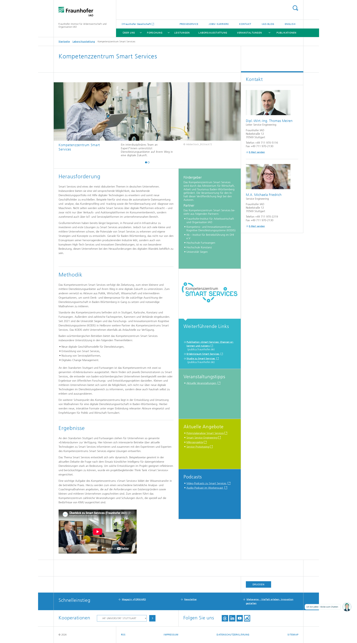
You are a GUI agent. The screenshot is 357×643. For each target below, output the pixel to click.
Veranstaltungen (249, 32)
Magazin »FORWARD (134, 599)
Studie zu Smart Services (201, 358)
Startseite (64, 41)
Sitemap (293, 634)
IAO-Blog (268, 24)
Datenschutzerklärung (233, 634)
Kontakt (245, 24)
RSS (123, 634)
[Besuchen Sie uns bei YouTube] (240, 618)
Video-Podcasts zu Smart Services (206, 483)
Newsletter (190, 599)
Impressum (171, 634)
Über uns (129, 32)
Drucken (258, 584)
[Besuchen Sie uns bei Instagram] (247, 618)
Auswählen (152, 618)
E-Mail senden (257, 152)
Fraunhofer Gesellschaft (137, 24)
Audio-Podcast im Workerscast (205, 487)
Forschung (154, 32)
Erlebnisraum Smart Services (203, 354)
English (290, 24)
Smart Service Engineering (201, 437)
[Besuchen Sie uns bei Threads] (225, 618)
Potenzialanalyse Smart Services (205, 433)
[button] (146, 162)
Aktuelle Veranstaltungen (201, 383)
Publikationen (286, 32)
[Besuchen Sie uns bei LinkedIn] (232, 618)
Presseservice (189, 24)
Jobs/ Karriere (219, 24)
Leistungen (182, 32)
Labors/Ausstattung (212, 32)
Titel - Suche (295, 8)
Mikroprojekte (194, 442)
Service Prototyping (197, 446)
